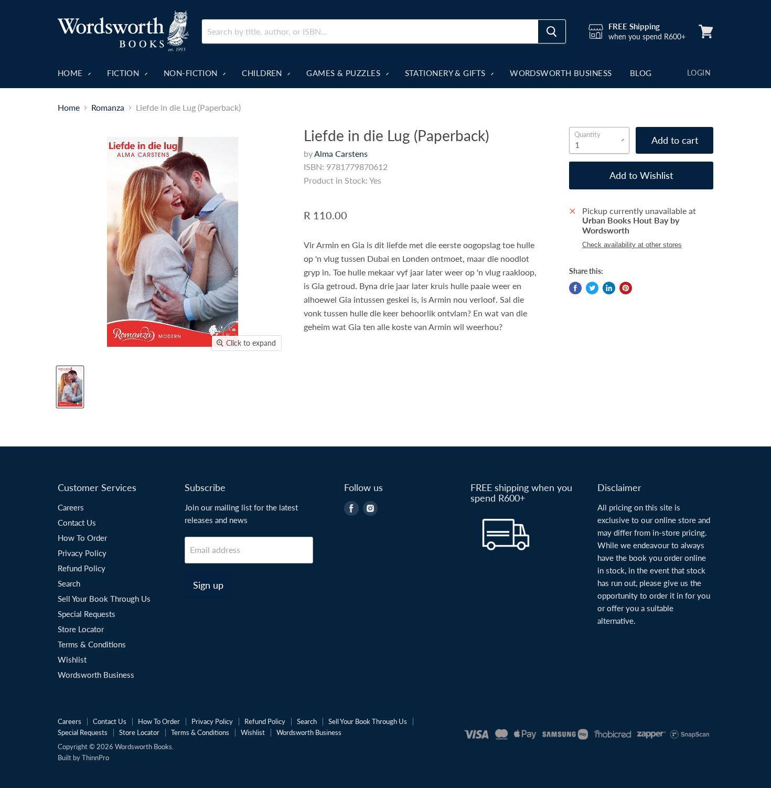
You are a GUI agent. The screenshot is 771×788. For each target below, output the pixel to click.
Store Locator (81, 629)
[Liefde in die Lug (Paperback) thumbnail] (70, 387)
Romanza (107, 107)
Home (71, 73)
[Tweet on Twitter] (592, 288)
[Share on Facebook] (575, 288)
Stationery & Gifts (446, 73)
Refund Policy (81, 568)
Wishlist (72, 659)
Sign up (208, 585)
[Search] (552, 31)
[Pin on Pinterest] (625, 288)
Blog (641, 73)
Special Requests (86, 614)
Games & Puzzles (344, 73)
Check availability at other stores (632, 245)
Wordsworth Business (561, 73)
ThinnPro (95, 757)
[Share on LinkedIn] (609, 288)
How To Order (82, 537)
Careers (71, 507)
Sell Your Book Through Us (104, 598)
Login (699, 72)
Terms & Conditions (92, 644)
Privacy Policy (82, 553)
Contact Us (77, 522)
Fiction (124, 73)
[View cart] (706, 31)
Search (69, 583)
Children (263, 73)
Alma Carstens (341, 153)
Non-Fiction (192, 73)
